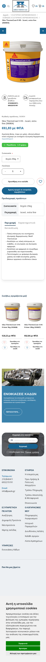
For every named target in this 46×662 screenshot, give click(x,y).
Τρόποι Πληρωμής (33, 490)
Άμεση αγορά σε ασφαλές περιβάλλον (19, 191)
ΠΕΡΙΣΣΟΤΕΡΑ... (13, 412)
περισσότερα (7, 139)
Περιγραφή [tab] (10, 222)
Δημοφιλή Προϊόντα (11, 520)
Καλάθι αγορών (32, 536)
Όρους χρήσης (32, 452)
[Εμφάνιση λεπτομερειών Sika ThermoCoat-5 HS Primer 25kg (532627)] (34, 312)
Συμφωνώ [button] (23, 643)
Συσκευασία (6, 153)
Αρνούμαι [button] (23, 648)
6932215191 (7, 482)
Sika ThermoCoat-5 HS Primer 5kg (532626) (11, 326)
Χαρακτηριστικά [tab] (26, 222)
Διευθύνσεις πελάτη (34, 531)
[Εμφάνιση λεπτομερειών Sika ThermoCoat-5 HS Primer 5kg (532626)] (12, 312)
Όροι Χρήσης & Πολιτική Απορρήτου (32, 482)
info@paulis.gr (8, 491)
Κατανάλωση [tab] (11, 228)
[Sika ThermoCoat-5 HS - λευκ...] (43, 31)
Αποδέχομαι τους (24, 452)
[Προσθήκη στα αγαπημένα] (40, 181)
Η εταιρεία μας (32, 474)
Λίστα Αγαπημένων (33, 541)
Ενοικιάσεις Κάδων (11, 549)
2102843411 (7, 479)
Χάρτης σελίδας (9, 530)
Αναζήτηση (7, 515)
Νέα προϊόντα (8, 525)
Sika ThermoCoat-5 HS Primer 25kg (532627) (33, 326)
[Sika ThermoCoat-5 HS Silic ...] (3, 31)
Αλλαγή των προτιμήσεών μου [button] (23, 653)
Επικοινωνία (31, 503)
